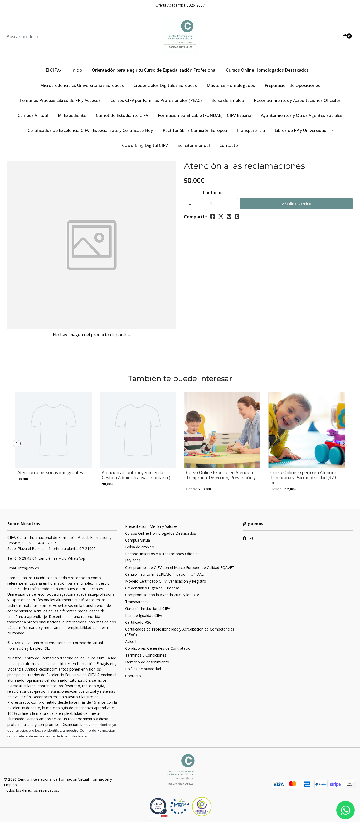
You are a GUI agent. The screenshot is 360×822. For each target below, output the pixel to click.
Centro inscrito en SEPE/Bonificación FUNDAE (164, 574)
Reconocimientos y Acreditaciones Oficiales (297, 100)
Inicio (76, 70)
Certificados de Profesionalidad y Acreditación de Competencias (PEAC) (179, 632)
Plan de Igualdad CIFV (143, 615)
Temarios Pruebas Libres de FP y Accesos (60, 100)
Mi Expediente (72, 115)
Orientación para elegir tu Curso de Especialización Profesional (154, 70)
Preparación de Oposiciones (292, 85)
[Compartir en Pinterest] (229, 216)
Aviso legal (134, 641)
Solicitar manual (194, 145)
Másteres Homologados (231, 85)
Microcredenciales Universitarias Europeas (82, 85)
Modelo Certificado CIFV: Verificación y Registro (165, 581)
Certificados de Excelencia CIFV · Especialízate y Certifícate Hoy (90, 130)
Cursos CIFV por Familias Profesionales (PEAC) (156, 100)
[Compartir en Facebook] (212, 216)
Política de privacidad (143, 668)
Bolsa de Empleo (227, 100)
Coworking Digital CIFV (145, 145)
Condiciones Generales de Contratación (159, 648)
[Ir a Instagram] (251, 538)
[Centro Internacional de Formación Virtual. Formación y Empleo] (180, 36)
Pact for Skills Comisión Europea (195, 130)
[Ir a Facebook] (244, 538)
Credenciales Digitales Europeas (165, 85)
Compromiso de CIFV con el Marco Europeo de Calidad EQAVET (179, 567)
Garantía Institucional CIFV (147, 608)
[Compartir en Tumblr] (237, 216)
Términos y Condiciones (145, 655)
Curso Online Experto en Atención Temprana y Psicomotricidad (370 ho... (303, 477)
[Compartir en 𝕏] (220, 216)
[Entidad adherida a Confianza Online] (190, 806)
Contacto (228, 145)
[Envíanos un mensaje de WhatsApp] (345, 810)
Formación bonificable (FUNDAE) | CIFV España (204, 115)
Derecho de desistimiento (147, 662)
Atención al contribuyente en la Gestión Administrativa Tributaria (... (137, 475)
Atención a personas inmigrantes (50, 472)
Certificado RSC (138, 622)
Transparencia (250, 130)
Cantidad (212, 192)
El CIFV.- (54, 70)
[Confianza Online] (158, 807)
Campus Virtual (33, 115)
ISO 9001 (133, 560)
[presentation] (17, 443)
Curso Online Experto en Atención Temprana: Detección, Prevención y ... (221, 477)
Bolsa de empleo (139, 546)
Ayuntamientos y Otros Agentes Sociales (301, 115)
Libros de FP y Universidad (301, 130)
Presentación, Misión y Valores (151, 526)
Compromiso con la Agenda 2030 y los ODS (162, 594)
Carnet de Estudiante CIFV (122, 115)
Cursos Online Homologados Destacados (267, 70)
